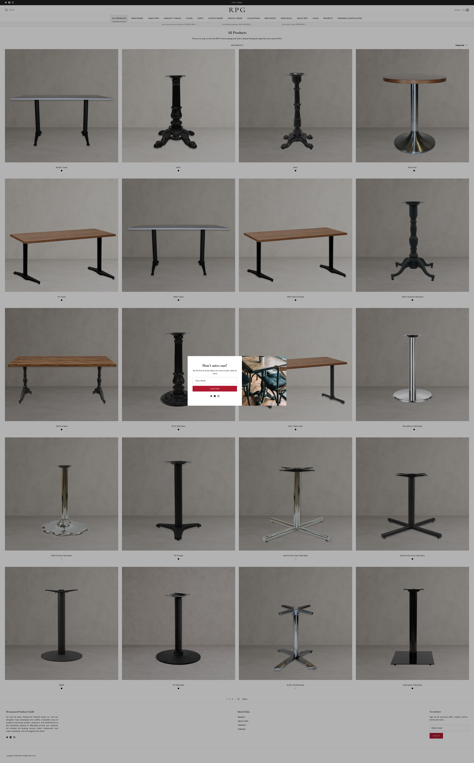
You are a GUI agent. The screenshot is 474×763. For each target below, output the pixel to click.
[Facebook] (215, 396)
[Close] (283, 359)
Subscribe (214, 389)
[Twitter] (211, 396)
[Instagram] (218, 396)
